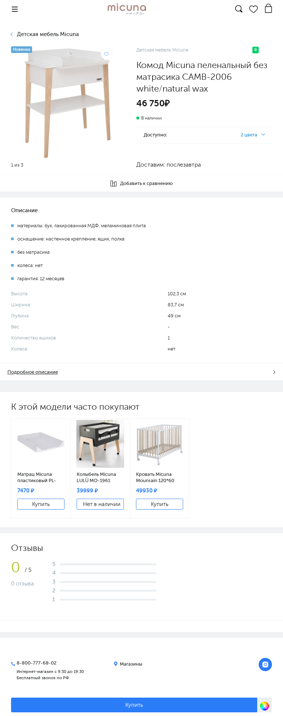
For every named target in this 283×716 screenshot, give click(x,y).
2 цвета (249, 135)
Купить (134, 705)
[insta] (265, 664)
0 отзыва (22, 583)
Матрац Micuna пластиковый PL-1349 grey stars (36, 477)
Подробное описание (32, 372)
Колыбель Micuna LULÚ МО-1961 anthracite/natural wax (97, 477)
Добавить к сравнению (146, 183)
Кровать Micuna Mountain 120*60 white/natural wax (156, 477)
